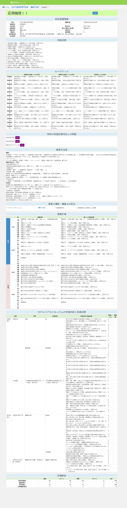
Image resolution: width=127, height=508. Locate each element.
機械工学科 (35, 7)
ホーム (6, 7)
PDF (95, 13)
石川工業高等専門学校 (19, 7)
